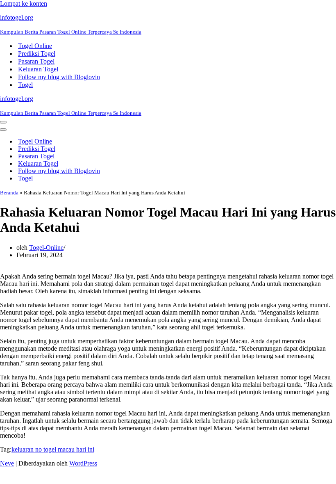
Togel (25, 84)
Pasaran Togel (36, 61)
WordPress (83, 463)
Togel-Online (46, 247)
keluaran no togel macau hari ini (52, 449)
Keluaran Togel (38, 69)
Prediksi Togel (36, 53)
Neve (7, 463)
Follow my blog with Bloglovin (59, 76)
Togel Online (35, 45)
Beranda (9, 192)
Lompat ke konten (23, 3)
